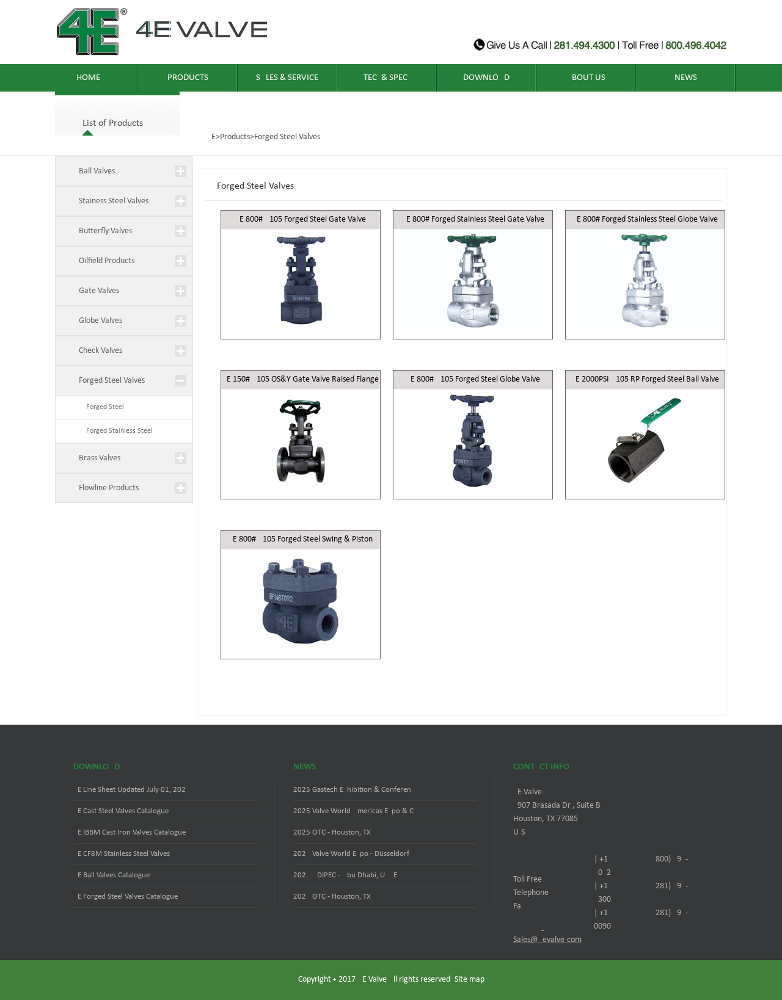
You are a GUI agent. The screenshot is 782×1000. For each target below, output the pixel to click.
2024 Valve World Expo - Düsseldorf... (353, 854)
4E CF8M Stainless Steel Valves (121, 854)
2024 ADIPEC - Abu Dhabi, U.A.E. (346, 875)
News (685, 77)
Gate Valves (99, 290)
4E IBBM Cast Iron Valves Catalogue (129, 832)
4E (211, 137)
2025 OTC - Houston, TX (332, 832)
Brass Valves (99, 458)
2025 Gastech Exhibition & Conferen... (355, 790)
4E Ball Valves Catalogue (111, 875)
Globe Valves (100, 320)
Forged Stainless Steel (116, 431)
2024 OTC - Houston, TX (332, 896)
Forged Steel (101, 407)
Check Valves (100, 350)
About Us (585, 77)
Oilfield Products (106, 261)
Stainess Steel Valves (113, 201)
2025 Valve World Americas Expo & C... (356, 811)
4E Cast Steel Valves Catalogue (121, 811)
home (88, 77)
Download (486, 77)
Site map (469, 979)
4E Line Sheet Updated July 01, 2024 (131, 790)
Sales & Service (287, 77)
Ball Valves (97, 171)
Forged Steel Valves (287, 137)
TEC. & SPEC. (387, 77)
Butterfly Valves (105, 231)
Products (187, 77)
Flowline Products (109, 488)
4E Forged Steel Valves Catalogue (125, 896)
